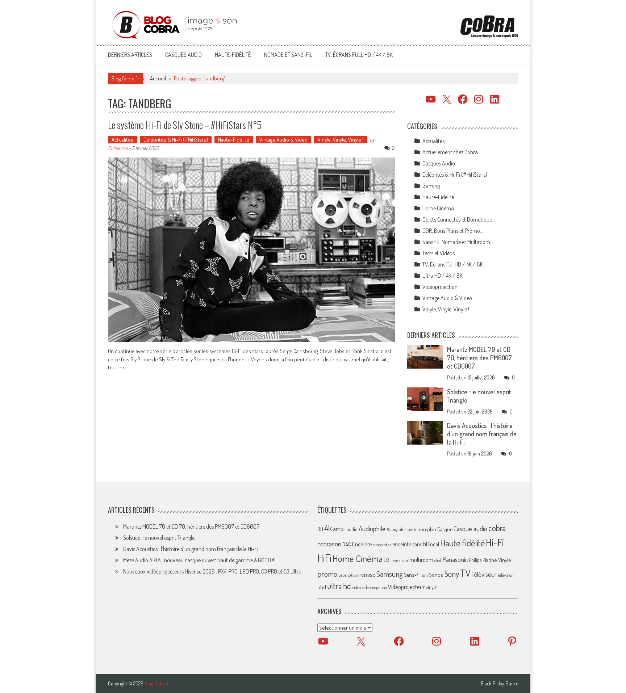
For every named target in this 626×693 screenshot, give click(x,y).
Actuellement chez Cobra (450, 152)
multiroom (421, 559)
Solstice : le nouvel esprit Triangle (159, 537)
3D (320, 529)
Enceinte (362, 544)
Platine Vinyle (497, 559)
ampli (339, 529)
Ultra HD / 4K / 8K (442, 275)
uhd (321, 587)
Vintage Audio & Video (283, 139)
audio (352, 529)
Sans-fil (412, 574)
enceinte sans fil (409, 544)
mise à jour (399, 560)
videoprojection (374, 587)
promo (327, 574)
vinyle (431, 587)
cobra (497, 527)
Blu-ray (392, 529)
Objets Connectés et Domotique (457, 219)
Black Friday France (499, 683)
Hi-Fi (495, 542)
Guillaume (118, 148)
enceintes (382, 544)
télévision (506, 575)
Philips (475, 560)
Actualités (122, 139)
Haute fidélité (462, 543)
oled (437, 560)
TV (465, 573)
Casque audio (470, 529)
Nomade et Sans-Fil (288, 54)
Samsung (389, 574)
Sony (451, 573)
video (356, 587)
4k (328, 527)
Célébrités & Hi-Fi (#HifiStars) (175, 139)
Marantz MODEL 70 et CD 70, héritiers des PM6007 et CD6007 (479, 357)
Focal (433, 544)
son (425, 575)
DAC (346, 544)
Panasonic (455, 559)
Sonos (436, 574)
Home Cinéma (438, 208)
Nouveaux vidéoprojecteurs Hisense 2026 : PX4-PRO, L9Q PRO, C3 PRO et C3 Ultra (212, 571)
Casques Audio (183, 54)
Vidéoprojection (440, 286)
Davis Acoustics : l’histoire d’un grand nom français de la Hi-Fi (482, 433)
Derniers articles (130, 54)
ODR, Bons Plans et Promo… (452, 230)
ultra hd (339, 586)
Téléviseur (484, 574)
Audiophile (372, 528)
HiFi (324, 557)
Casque (444, 529)
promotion (348, 575)
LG (386, 559)
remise (367, 574)
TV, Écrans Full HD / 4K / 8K (359, 54)
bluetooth (407, 529)
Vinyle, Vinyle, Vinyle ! (340, 139)
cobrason (329, 543)
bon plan (426, 529)
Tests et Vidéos (438, 253)
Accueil (158, 78)
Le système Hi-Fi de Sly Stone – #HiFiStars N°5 (185, 125)
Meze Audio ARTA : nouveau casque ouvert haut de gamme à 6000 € (199, 560)
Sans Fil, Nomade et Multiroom (456, 241)
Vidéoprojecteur (406, 587)
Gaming (431, 185)
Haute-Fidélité (233, 54)
